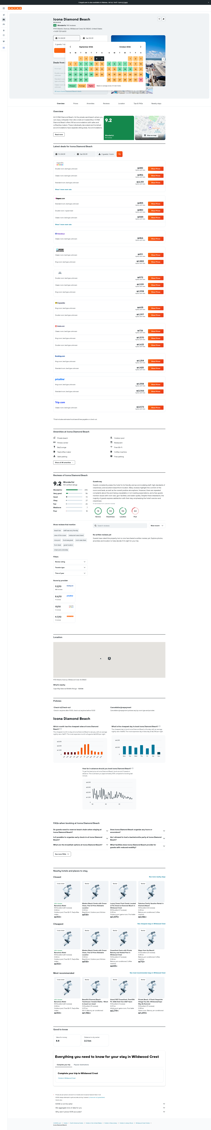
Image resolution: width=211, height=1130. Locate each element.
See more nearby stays (157, 877)
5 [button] (101, 58)
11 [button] (96, 64)
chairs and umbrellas (61, 550)
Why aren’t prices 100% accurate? (68, 1112)
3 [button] (91, 58)
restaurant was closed (76, 535)
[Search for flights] (4, 15)
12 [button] (102, 64)
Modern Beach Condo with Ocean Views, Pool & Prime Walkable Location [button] (94, 905)
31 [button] (141, 80)
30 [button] (86, 80)
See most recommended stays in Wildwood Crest (147, 973)
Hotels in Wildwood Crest (66, 1078)
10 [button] (91, 64)
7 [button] (75, 64)
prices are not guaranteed (97, 1097)
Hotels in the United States (94, 1123)
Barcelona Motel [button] (60, 906)
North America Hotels (76, 1123)
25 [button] (97, 74)
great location (68, 545)
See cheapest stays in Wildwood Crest (151, 924)
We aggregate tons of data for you (68, 1108)
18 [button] (96, 69)
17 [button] (91, 69)
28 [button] (75, 80)
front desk (57, 545)
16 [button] (86, 69)
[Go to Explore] (4, 30)
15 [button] (81, 69)
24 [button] (91, 74)
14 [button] (75, 69)
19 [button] (102, 69)
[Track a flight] (4, 35)
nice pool (57, 540)
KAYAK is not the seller (64, 1104)
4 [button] (96, 58)
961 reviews (71, 25)
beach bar (57, 530)
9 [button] (86, 64)
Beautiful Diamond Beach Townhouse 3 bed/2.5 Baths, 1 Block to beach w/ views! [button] (95, 1001)
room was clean (81, 540)
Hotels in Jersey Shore (126, 1123)
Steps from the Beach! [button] (146, 950)
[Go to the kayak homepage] (15, 8)
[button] (208, 2)
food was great (68, 540)
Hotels (66, 1123)
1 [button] (80, 58)
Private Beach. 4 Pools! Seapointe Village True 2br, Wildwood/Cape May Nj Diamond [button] (150, 1001)
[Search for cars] (4, 24)
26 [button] (102, 74)
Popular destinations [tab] (81, 1065)
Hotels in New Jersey (110, 1123)
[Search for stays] (4, 19)
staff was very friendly (71, 530)
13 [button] (70, 69)
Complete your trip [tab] (63, 1065)
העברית (125, 2)
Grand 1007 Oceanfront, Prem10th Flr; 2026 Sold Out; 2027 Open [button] (122, 1000)
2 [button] (86, 58)
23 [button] (86, 74)
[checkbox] (64, 587)
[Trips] (4, 41)
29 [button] (81, 80)
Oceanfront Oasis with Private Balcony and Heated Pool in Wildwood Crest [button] (121, 952)
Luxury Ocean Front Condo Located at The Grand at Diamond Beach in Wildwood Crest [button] (123, 905)
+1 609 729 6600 (59, 31)
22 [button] (81, 74)
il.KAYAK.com (57, 1123)
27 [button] (70, 80)
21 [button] (75, 74)
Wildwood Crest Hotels (143, 1123)
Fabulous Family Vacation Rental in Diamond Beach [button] (151, 904)
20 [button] (70, 74)
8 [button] (80, 64)
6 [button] (70, 64)
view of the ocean (60, 535)
